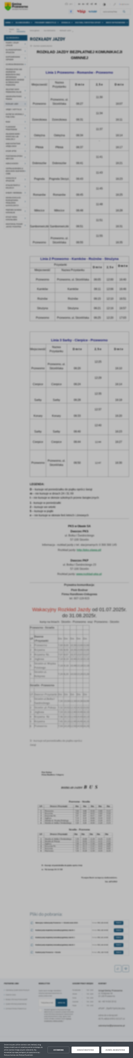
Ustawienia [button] (58, 1050)
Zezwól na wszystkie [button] (115, 1050)
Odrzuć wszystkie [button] (85, 1050)
